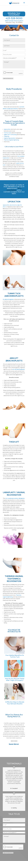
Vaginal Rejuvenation (9, 138)
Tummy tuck (7, 132)
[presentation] (13, 72)
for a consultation (14, 189)
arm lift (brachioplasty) (18, 369)
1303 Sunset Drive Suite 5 (14, 21)
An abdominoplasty (8, 299)
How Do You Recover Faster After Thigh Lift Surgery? (14, 679)
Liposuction (7, 129)
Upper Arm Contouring (10, 134)
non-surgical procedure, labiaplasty (15, 498)
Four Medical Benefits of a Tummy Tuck (15, 656)
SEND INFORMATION (8, 78)
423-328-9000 (14, 18)
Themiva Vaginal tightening (11, 140)
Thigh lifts (6, 136)
